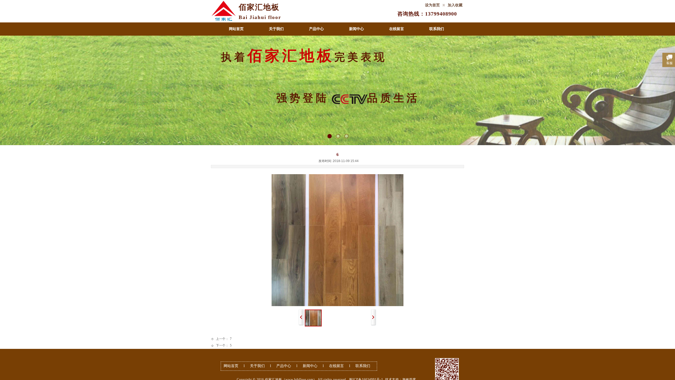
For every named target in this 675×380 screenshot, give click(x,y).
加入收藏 (455, 5)
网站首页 (236, 29)
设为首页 (432, 5)
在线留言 (396, 29)
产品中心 (316, 29)
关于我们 (276, 29)
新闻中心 (356, 29)
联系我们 (436, 29)
